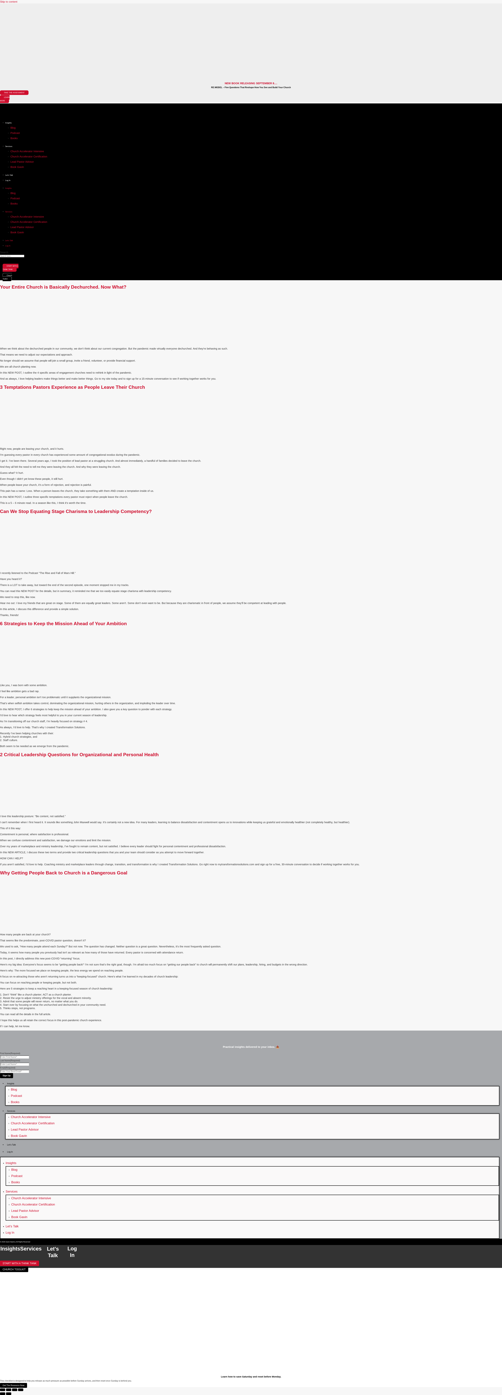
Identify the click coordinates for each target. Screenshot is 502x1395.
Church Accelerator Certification (28, 156)
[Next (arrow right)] (8, 1393)
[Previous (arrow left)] (2, 1393)
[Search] (2, 260)
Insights (8, 123)
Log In (7, 180)
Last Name (10, 1060)
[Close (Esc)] (20, 1389)
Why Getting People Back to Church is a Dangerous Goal (63, 872)
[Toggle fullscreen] (8, 1389)
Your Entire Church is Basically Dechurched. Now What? (63, 287)
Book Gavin (17, 167)
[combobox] (12, 256)
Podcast (15, 133)
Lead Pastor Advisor (22, 161)
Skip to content (8, 1)
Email (7, 1068)
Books (14, 138)
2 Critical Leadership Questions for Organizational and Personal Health (79, 754)
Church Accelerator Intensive (27, 151)
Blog (13, 127)
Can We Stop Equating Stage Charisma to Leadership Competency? (76, 511)
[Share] (14, 1389)
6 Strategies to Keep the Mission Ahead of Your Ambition (63, 623)
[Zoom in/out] (2, 1389)
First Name (10, 1053)
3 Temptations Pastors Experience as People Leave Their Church (72, 387)
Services (8, 146)
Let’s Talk (9, 175)
